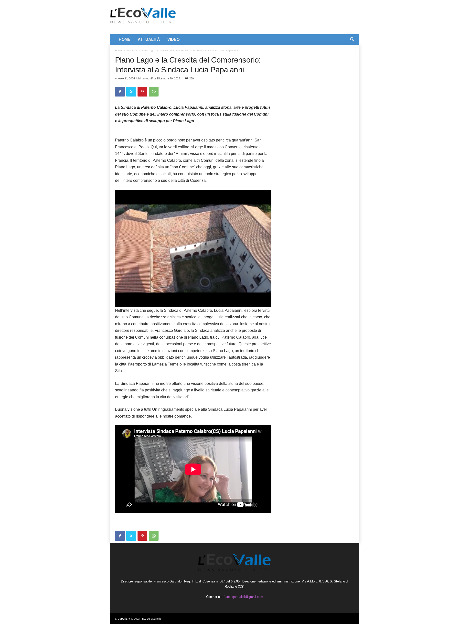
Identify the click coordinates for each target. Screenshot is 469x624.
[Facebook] (120, 92)
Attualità (132, 50)
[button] (352, 39)
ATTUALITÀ (149, 39)
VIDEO (173, 39)
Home (118, 50)
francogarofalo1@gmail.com (243, 597)
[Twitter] (131, 92)
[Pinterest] (142, 92)
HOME (124, 39)
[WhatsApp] (154, 92)
